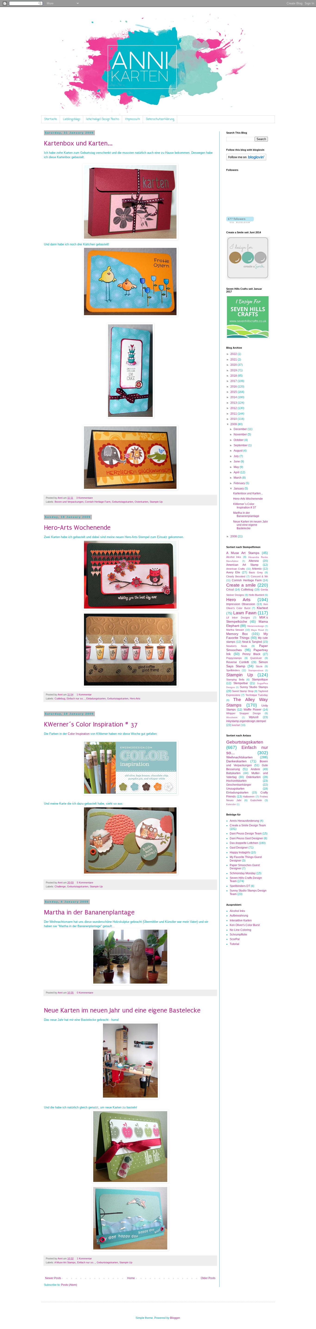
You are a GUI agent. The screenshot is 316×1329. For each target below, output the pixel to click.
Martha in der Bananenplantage (89, 912)
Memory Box (237, 634)
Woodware (232, 717)
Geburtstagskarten (122, 501)
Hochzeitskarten (236, 780)
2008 (234, 536)
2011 (234, 413)
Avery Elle (233, 572)
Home (131, 1278)
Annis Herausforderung (244, 820)
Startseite (50, 119)
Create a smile (241, 585)
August (238, 450)
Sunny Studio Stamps (254, 687)
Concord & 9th (259, 576)
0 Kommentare (85, 992)
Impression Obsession (240, 604)
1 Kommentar (84, 694)
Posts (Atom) (69, 1284)
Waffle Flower (252, 709)
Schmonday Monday (243, 873)
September (241, 445)
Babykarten (233, 773)
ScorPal (235, 939)
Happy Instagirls (240, 852)
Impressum (132, 119)
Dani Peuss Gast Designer (246, 838)
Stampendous (255, 670)
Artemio (257, 568)
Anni (60, 497)
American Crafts (235, 568)
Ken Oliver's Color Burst (245, 925)
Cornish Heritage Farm (98, 501)
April (237, 472)
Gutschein (256, 800)
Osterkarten (141, 501)
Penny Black (251, 654)
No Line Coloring (240, 930)
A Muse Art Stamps (65, 1262)
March (238, 477)
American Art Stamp (242, 564)
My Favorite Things (247, 636)
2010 (234, 419)
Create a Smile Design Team (248, 825)
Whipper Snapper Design (243, 713)
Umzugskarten (235, 788)
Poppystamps (234, 658)
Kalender (231, 804)
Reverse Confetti (237, 662)
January (239, 488)
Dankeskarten (236, 761)
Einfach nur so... (76, 698)
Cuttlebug (60, 698)
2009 (234, 424)
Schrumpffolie (238, 934)
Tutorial (234, 944)
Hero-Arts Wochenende (77, 527)
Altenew (254, 561)
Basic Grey (256, 572)
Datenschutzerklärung (160, 119)
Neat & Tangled (252, 641)
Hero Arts (135, 698)
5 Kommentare (85, 882)
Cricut (230, 589)
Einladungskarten (96, 698)
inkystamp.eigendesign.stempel (246, 721)
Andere (255, 769)
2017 (234, 381)
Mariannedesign (255, 626)
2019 (234, 370)
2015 (234, 392)
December (241, 429)
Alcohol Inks (233, 557)
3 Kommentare (84, 497)
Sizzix (259, 666)
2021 (234, 359)
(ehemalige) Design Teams (102, 119)
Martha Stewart (235, 629)
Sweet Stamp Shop (242, 691)
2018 (234, 375)
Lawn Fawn (244, 612)
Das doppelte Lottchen (244, 843)
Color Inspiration (79, 733)
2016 (234, 386)
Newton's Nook (236, 646)
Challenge (60, 886)
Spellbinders (233, 670)
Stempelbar (240, 683)
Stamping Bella (235, 679)
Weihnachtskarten (239, 757)
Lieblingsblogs (71, 119)
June (237, 461)
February (240, 483)
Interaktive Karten (241, 920)
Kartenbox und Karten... (78, 143)
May (237, 467)
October (239, 440)
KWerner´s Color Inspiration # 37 (91, 724)
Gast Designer (239, 847)
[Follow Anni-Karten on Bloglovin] (246, 159)
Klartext (262, 608)
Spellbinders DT (240, 886)
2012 (234, 408)
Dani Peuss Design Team (246, 833)
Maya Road (257, 630)
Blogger (175, 1318)
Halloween (248, 796)
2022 (234, 354)
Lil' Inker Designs (238, 617)
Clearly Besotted (235, 576)
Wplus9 (253, 717)
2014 (234, 397)
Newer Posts (53, 1278)
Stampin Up (156, 501)
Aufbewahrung (239, 915)
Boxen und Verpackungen (69, 501)
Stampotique (260, 679)
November (241, 434)
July (236, 456)
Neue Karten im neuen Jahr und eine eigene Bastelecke (122, 1010)
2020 (234, 364)
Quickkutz (256, 658)
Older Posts (208, 1278)
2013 (234, 402)
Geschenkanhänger (238, 784)
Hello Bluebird (256, 595)
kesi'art (236, 725)
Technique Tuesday (256, 695)
